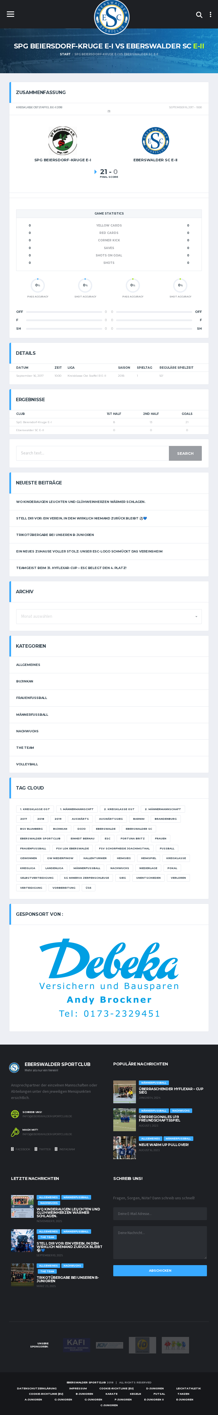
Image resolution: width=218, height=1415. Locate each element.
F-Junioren (123, 1399)
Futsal (159, 1393)
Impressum (78, 1388)
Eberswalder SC (139, 828)
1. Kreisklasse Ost (35, 809)
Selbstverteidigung (37, 877)
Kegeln (135, 1393)
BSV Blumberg (31, 828)
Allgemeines (28, 665)
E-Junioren (184, 1399)
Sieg (122, 877)
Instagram (67, 1149)
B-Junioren (84, 1393)
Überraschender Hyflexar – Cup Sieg (171, 1090)
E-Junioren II (154, 1399)
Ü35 (88, 887)
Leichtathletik (188, 1388)
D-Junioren (155, 1388)
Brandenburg (166, 818)
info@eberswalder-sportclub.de (47, 1116)
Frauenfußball (31, 698)
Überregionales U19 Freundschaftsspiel (160, 1118)
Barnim (138, 818)
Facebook (22, 1149)
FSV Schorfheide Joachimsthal (124, 848)
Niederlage (148, 868)
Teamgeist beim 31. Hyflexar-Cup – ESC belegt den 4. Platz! (71, 568)
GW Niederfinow (60, 858)
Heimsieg (124, 858)
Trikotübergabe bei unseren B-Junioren (55, 535)
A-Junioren (33, 1399)
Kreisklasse (176, 858)
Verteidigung (31, 887)
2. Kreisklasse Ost (119, 809)
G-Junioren (63, 1399)
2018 (40, 818)
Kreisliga (27, 868)
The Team (25, 748)
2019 (58, 818)
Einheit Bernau (83, 838)
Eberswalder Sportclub (40, 838)
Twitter (45, 1149)
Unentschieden (148, 877)
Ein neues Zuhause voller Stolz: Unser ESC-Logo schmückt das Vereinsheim (89, 551)
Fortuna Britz (133, 838)
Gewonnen (28, 858)
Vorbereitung (64, 887)
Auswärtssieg (111, 818)
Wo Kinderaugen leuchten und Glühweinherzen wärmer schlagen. (80, 502)
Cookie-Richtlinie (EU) (116, 1388)
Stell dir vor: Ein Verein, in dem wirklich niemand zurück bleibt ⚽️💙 (81, 518)
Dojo (81, 828)
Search (185, 453)
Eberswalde (106, 828)
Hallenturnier (95, 858)
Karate (112, 1393)
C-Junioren (109, 1405)
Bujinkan (24, 681)
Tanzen (183, 1393)
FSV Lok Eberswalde (72, 848)
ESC (107, 838)
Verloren (178, 877)
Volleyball (27, 764)
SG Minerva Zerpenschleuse (86, 877)
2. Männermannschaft (163, 809)
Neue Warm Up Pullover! (164, 1145)
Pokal (172, 868)
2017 (23, 818)
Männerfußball (32, 715)
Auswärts (80, 818)
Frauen (160, 838)
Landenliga (54, 868)
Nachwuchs (27, 731)
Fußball (167, 848)
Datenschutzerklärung (37, 1388)
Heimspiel (148, 858)
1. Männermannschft (77, 809)
